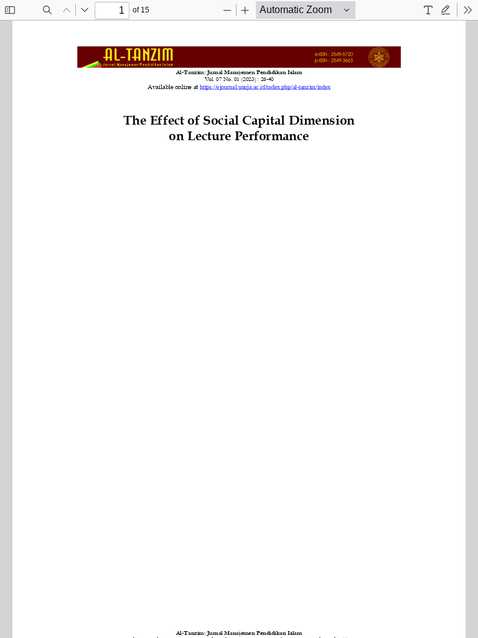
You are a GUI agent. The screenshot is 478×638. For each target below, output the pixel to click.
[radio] (428, 10)
